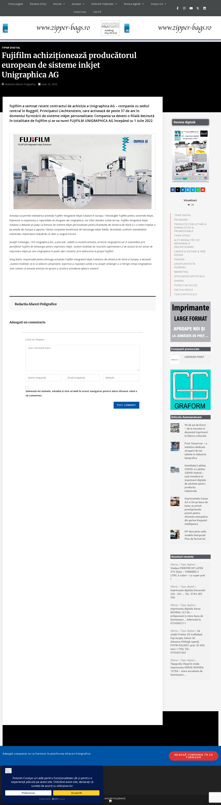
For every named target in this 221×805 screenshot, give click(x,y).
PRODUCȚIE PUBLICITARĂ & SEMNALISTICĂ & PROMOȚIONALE (190, 227)
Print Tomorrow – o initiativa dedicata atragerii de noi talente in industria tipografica (196, 451)
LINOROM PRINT (194, 357)
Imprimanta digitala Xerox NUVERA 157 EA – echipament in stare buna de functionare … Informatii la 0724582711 (186, 616)
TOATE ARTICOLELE (185, 294)
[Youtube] (191, 8)
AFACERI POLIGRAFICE (115, 798)
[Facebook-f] (177, 8)
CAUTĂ (97, 11)
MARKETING (181, 271)
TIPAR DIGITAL (182, 215)
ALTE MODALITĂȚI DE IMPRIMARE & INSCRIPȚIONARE (186, 243)
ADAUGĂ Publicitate (102, 4)
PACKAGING (181, 219)
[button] (172, 189)
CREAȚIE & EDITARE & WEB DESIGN (189, 253)
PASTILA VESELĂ (183, 289)
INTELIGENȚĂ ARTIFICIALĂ (189, 276)
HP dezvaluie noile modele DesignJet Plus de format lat (195, 535)
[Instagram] (184, 8)
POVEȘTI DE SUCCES (186, 285)
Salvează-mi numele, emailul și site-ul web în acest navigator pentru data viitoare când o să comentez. (81, 393)
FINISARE (179, 259)
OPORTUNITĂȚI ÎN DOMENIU (184, 265)
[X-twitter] (198, 8)
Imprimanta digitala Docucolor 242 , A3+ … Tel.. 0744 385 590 (187, 594)
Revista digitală (132, 4)
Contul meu (79, 11)
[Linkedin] (204, 8)
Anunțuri (76, 4)
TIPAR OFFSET (182, 235)
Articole (57, 4)
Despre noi (157, 4)
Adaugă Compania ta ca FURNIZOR (193, 756)
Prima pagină (15, 4)
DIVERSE (179, 280)
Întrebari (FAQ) (38, 4)
